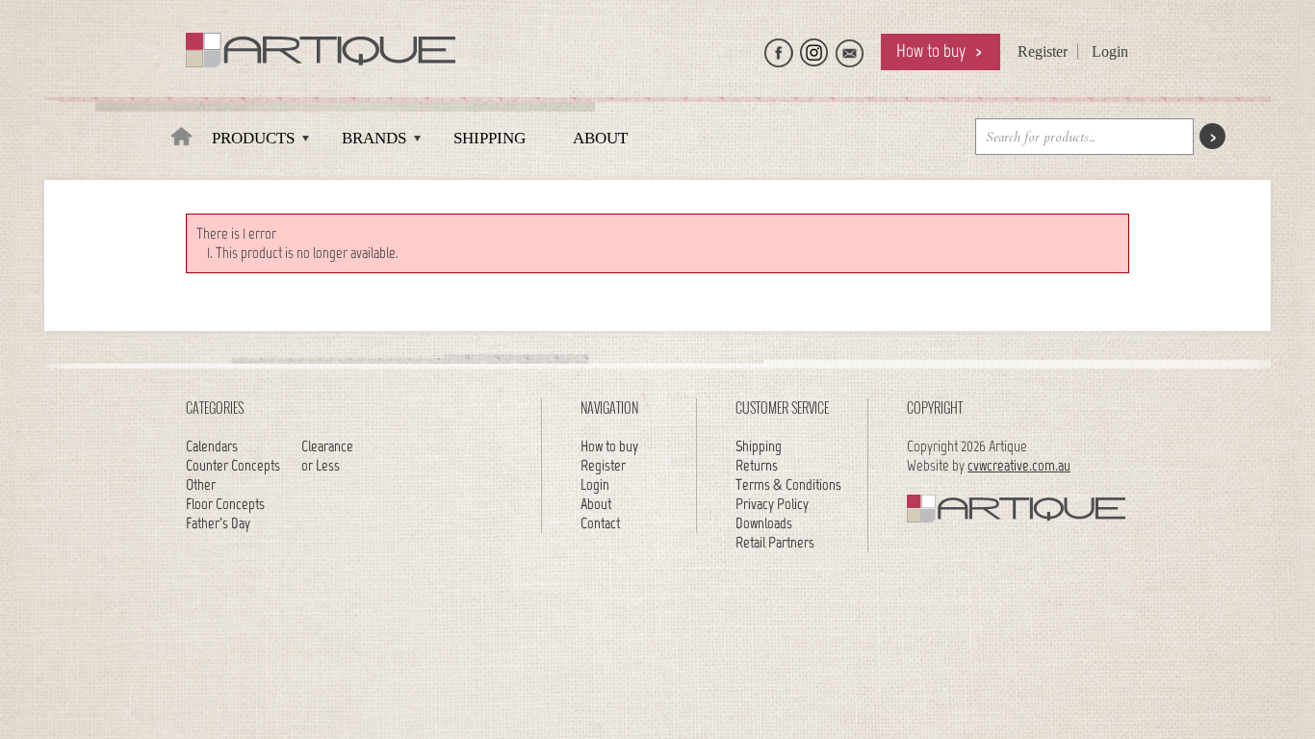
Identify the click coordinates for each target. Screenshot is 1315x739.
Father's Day (218, 523)
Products (253, 138)
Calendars (212, 446)
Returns (756, 465)
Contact (600, 523)
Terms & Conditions (788, 484)
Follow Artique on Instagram (814, 48)
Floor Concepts (225, 504)
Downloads (763, 523)
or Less (320, 465)
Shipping (489, 138)
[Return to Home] (181, 143)
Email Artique (850, 48)
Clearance (327, 446)
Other (201, 484)
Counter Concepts (233, 465)
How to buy (931, 50)
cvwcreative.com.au (1018, 465)
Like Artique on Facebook (778, 48)
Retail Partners (774, 542)
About (600, 138)
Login (1110, 51)
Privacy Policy (772, 504)
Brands (374, 138)
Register (1043, 51)
